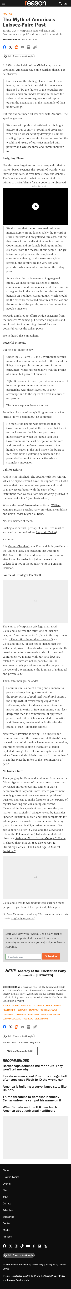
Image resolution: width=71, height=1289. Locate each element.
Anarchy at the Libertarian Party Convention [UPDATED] (35, 973)
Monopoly (33, 1010)
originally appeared (22, 918)
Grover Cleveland (18, 546)
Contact (7, 1223)
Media (6, 1229)
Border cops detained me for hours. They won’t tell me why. (33, 1067)
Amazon (7, 1236)
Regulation (33, 1014)
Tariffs (57, 1005)
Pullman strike (24, 834)
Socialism (22, 1010)
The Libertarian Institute (53, 987)
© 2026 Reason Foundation (16, 1264)
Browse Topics (11, 1177)
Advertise (8, 1210)
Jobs (5, 1196)
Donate (7, 1203)
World (15, 1005)
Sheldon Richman (11, 39)
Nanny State (26, 1005)
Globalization (41, 1019)
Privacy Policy (51, 1264)
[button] (67, 3)
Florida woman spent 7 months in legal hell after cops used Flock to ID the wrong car (35, 1078)
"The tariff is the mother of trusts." (30, 639)
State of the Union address (25, 555)
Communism (20, 1014)
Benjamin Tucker (46, 532)
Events (7, 1183)
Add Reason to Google (20, 56)
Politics (7, 13)
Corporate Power (48, 1010)
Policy (49, 1005)
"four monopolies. (25, 635)
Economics (39, 1005)
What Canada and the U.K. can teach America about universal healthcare (30, 1109)
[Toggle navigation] (4, 3)
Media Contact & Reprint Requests (21, 1042)
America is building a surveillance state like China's (35, 1088)
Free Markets (9, 1010)
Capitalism (8, 1014)
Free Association (30, 994)
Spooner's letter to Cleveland (25, 829)
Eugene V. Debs (33, 513)
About (6, 1170)
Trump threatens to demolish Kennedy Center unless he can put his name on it (32, 1098)
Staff (5, 1190)
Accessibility (37, 1264)
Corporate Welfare (12, 1019)
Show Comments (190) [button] (21, 1050)
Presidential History (50, 1014)
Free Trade (28, 1019)
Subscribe (51, 956)
